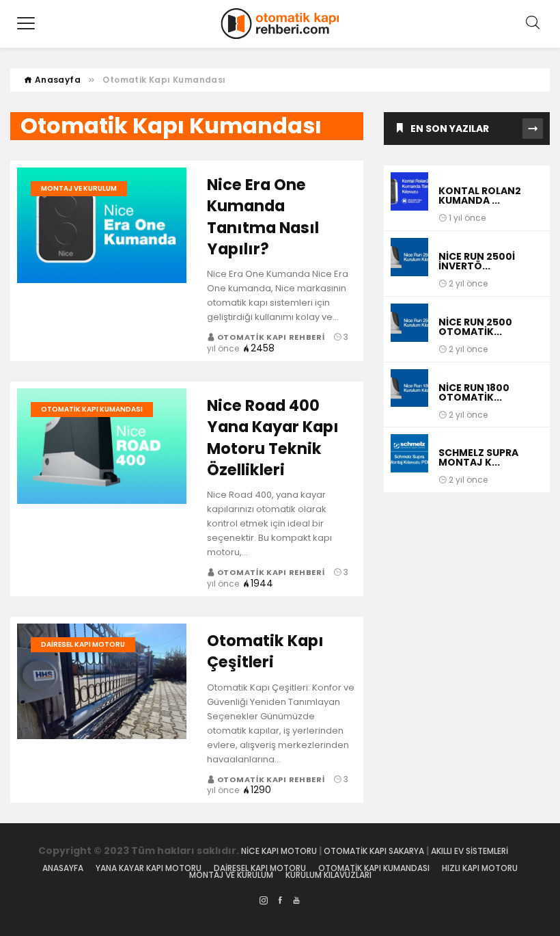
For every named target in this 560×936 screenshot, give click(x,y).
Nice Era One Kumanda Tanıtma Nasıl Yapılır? (263, 217)
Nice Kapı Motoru (279, 851)
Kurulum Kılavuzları (328, 875)
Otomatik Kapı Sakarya (374, 851)
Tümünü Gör (532, 128)
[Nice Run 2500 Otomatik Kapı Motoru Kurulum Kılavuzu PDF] (410, 329)
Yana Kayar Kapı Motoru (148, 868)
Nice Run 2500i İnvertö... (476, 261)
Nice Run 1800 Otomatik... (473, 392)
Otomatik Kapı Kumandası (92, 409)
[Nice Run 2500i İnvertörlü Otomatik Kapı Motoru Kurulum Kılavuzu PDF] (410, 263)
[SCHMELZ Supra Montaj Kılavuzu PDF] (410, 459)
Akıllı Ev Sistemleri (470, 851)
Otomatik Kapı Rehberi (270, 337)
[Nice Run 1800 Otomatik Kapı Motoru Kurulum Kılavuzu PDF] (410, 394)
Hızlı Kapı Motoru (480, 868)
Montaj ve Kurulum (79, 188)
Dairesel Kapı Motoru (83, 644)
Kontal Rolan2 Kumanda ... (479, 195)
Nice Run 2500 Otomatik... (475, 326)
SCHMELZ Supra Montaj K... (478, 457)
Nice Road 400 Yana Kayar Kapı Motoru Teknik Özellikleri (273, 438)
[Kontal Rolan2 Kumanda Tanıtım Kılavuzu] (410, 198)
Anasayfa (56, 79)
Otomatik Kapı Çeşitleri (265, 651)
